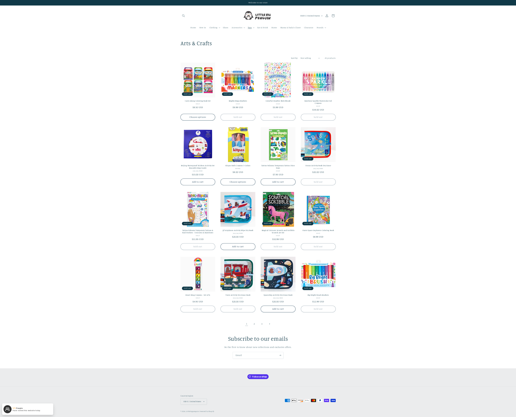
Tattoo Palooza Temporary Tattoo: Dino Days (278, 166)
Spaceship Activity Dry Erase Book (278, 295)
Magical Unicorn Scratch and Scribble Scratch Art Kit (278, 231)
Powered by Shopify (207, 411)
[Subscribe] (280, 355)
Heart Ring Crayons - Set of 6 (197, 295)
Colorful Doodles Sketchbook (278, 101)
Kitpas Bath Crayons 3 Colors (237, 165)
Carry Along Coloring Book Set (198, 101)
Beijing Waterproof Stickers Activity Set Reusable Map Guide (198, 166)
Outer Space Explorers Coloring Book (318, 230)
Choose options (197, 117)
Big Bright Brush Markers (318, 295)
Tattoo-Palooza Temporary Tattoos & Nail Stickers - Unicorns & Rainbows (197, 231)
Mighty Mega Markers (238, 101)
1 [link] (246, 323)
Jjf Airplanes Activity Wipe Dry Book (238, 230)
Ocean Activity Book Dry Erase (318, 165)
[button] (183, 16)
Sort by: (294, 58)
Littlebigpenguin (192, 411)
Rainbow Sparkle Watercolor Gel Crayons (318, 102)
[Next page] (269, 324)
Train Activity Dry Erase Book (237, 295)
